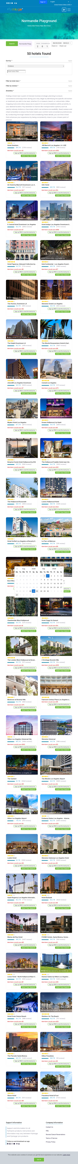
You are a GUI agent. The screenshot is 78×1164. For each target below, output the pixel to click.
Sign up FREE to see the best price (25, 153)
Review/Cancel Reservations (55, 1134)
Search (12, 44)
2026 (33, 569)
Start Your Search (28, 156)
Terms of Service (51, 1138)
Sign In (42, 2)
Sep (43, 569)
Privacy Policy (50, 1142)
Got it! (39, 1159)
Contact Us (49, 1127)
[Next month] (61, 568)
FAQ (47, 1131)
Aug (23, 569)
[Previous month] (17, 568)
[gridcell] (17, 576)
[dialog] (39, 582)
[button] (66, 1155)
